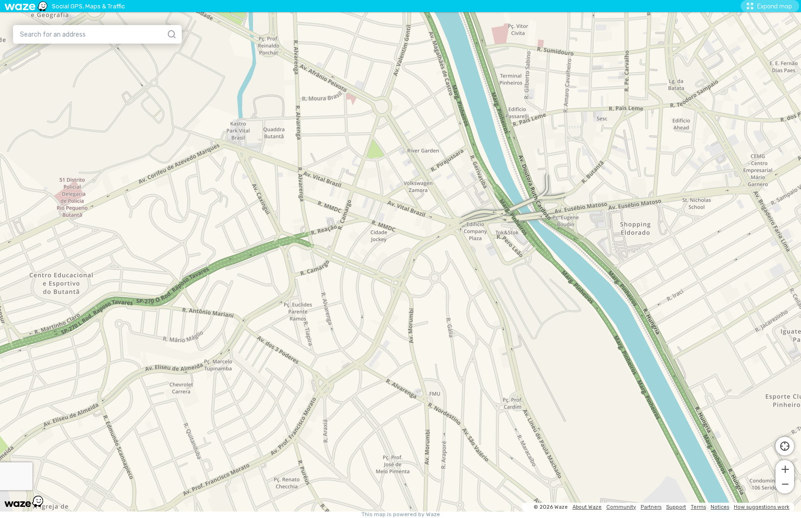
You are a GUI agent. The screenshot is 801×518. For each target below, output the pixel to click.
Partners (651, 507)
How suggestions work (761, 507)
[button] (785, 468)
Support (676, 507)
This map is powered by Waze (401, 515)
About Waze (587, 507)
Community (621, 507)
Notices (720, 507)
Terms (698, 507)
